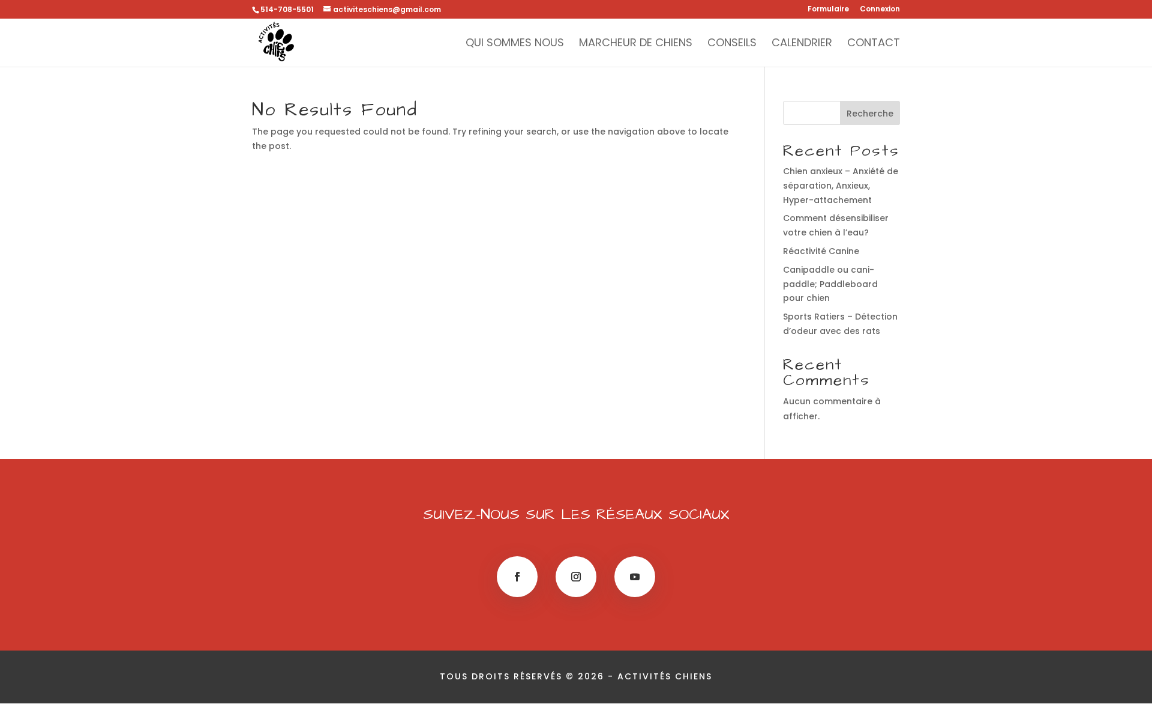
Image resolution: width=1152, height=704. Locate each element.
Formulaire (828, 9)
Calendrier (802, 44)
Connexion (880, 9)
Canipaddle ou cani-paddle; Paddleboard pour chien (830, 284)
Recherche (870, 114)
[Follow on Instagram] (576, 576)
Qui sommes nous (515, 44)
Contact (873, 44)
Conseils (732, 44)
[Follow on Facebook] (517, 576)
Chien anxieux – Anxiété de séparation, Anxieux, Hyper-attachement (840, 185)
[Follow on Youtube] (634, 576)
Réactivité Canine (821, 251)
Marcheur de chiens (635, 44)
